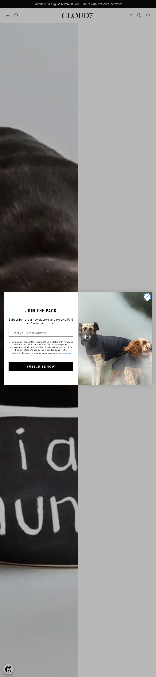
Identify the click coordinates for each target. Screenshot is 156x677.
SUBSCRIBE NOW (41, 366)
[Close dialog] (147, 297)
